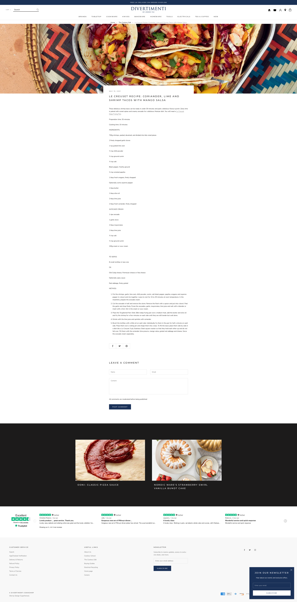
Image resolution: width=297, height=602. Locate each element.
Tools (169, 16)
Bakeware (139, 16)
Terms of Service (15, 571)
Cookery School (90, 556)
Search (11, 552)
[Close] (291, 570)
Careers (87, 575)
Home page (88, 571)
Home (113, 22)
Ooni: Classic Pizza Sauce (98, 485)
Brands (83, 16)
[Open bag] (290, 9)
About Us (87, 552)
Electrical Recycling (91, 567)
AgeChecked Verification (18, 556)
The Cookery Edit (125, 22)
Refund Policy (14, 563)
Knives (125, 16)
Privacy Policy (14, 567)
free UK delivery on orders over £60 (148, 2)
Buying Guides (89, 563)
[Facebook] (244, 549)
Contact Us (13, 575)
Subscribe (271, 593)
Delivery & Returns (16, 560)
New (216, 16)
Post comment (120, 407)
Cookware (112, 16)
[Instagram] (255, 549)
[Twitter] (250, 549)
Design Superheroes (22, 596)
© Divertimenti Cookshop (21, 593)
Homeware (156, 16)
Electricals (184, 16)
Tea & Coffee (202, 16)
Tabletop (96, 16)
